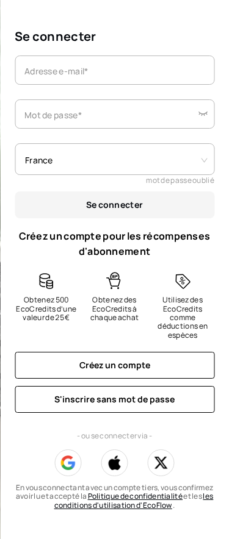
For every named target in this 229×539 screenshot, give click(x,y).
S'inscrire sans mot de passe (114, 399)
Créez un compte (114, 365)
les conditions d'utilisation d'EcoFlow (134, 500)
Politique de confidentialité (135, 496)
